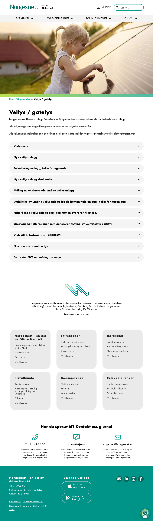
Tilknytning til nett (24, 99)
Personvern (15, 501)
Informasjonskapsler (33, 501)
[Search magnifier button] (117, 7)
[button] (104, 7)
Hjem (11, 99)
